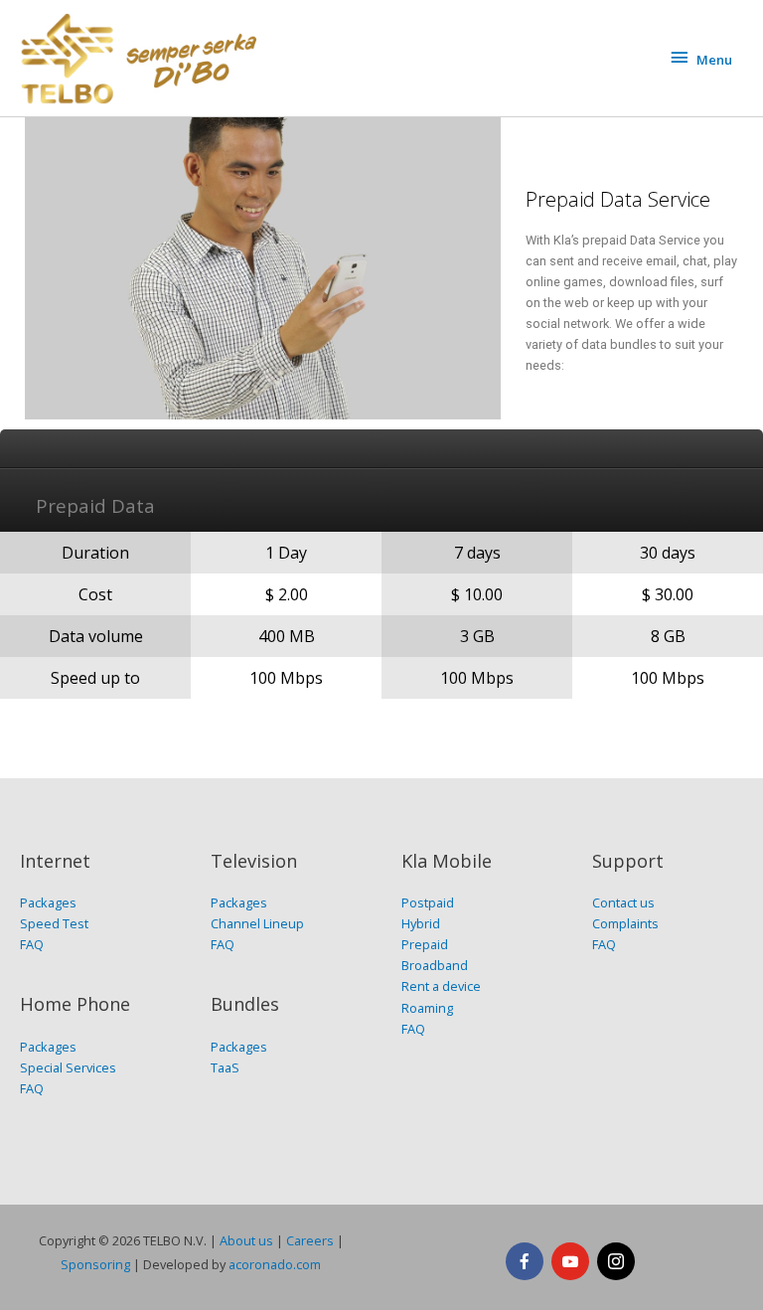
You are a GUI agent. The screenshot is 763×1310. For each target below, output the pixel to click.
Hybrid (420, 923)
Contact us (623, 902)
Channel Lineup (257, 923)
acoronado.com (275, 1264)
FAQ (32, 944)
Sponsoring (95, 1264)
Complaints (625, 923)
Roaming (427, 1008)
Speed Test (54, 923)
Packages (48, 902)
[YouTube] (570, 1261)
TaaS (225, 1067)
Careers (310, 1240)
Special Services (68, 1067)
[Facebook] (524, 1261)
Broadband (434, 965)
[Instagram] (616, 1261)
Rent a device (441, 986)
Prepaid (424, 944)
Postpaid (427, 902)
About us (246, 1240)
